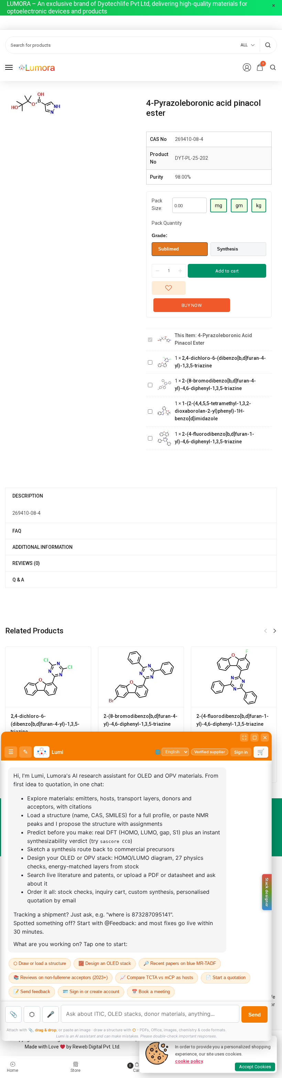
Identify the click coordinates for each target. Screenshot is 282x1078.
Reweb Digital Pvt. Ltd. (96, 1046)
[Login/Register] (247, 67)
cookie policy (189, 1061)
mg (218, 205)
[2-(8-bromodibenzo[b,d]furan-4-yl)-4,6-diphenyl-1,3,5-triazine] (141, 677)
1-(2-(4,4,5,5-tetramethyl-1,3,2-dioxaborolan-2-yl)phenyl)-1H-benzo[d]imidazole (213, 411)
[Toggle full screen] (254, 737)
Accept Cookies (255, 1066)
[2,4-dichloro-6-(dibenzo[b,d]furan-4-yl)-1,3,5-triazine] (48, 677)
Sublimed (168, 249)
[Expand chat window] (244, 737)
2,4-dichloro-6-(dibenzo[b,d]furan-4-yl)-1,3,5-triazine (45, 723)
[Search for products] (267, 45)
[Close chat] (265, 737)
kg (258, 205)
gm (239, 205)
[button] (275, 631)
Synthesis (227, 249)
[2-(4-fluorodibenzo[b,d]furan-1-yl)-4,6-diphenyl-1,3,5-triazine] (234, 676)
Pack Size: (157, 204)
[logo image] (37, 67)
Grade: (159, 235)
